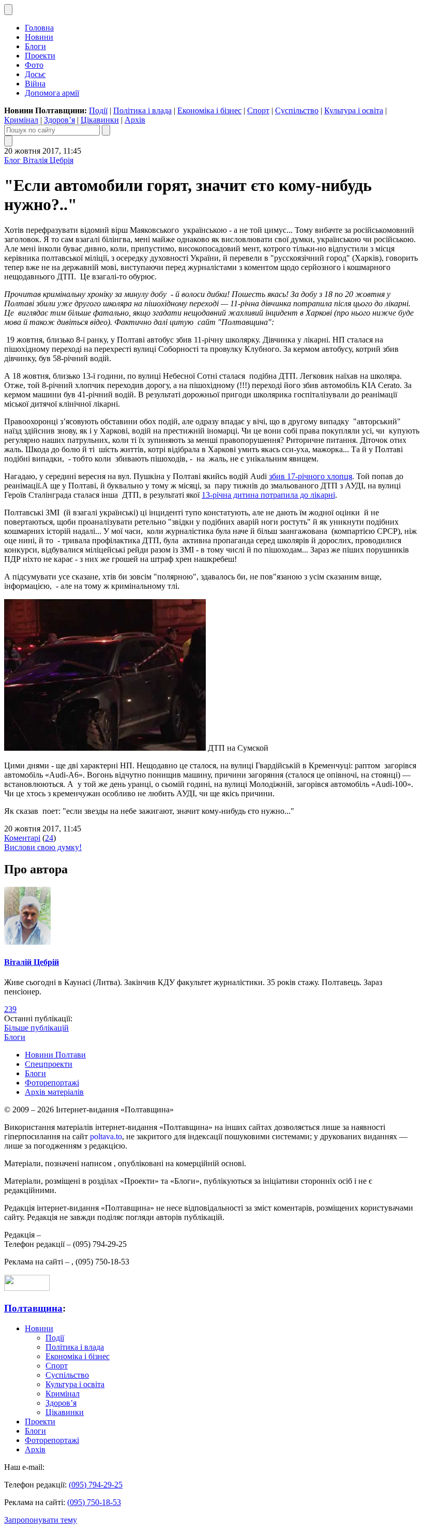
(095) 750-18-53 (94, 1502)
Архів (135, 119)
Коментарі (22, 838)
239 (10, 1009)
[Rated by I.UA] (27, 1288)
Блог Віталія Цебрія (38, 160)
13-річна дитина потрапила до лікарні (268, 494)
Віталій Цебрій (31, 962)
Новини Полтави (55, 1054)
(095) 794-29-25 (96, 1484)
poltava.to (106, 1136)
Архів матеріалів (54, 1092)
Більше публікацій (36, 1027)
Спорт (258, 110)
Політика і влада (142, 110)
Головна (39, 27)
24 (49, 838)
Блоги (35, 46)
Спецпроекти (48, 1064)
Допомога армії (52, 92)
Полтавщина (33, 1308)
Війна (35, 83)
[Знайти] (106, 130)
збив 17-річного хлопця (310, 476)
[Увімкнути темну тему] (8, 9)
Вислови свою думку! (43, 847)
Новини (39, 37)
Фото (34, 65)
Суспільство (297, 110)
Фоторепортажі (52, 1082)
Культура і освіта (353, 110)
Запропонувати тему (40, 1519)
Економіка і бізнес (209, 110)
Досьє (35, 74)
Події (98, 110)
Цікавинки (100, 119)
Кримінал (21, 119)
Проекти (40, 55)
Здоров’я (59, 119)
